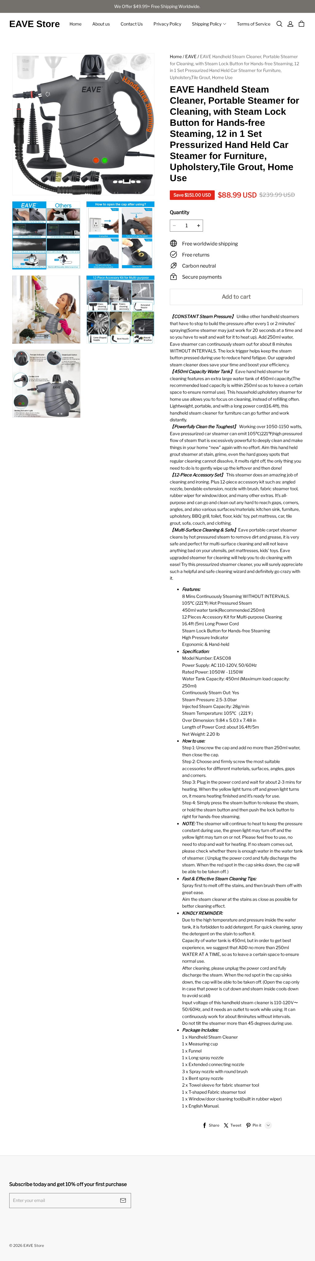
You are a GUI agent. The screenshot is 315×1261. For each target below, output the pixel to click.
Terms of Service (253, 23)
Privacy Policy (167, 23)
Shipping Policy (206, 23)
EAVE (191, 56)
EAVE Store (34, 24)
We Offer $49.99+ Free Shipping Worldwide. (157, 6)
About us (101, 23)
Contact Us (132, 23)
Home (76, 23)
